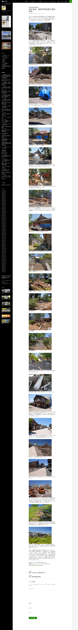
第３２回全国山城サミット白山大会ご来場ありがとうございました (6, 156)
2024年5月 (3, 218)
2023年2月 (3, 230)
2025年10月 (3, 200)
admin (37, 13)
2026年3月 (3, 196)
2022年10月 (3, 234)
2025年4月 (3, 208)
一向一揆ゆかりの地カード (52, 1)
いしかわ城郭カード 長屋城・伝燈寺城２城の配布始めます (6, 87)
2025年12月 (3, 199)
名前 (30, 603)
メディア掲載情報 (4, 63)
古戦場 (62, 1)
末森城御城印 (4, 150)
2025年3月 (3, 210)
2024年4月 (3, 219)
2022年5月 (3, 241)
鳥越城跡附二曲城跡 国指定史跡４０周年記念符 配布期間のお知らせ (6, 143)
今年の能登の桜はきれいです (6, 124)
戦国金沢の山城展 (4, 152)
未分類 (3, 68)
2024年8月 (3, 214)
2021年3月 (3, 260)
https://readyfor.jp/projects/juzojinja (36, 565)
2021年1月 (3, 263)
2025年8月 (3, 203)
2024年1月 (3, 222)
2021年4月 (3, 259)
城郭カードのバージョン (5, 30)
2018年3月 (3, 270)
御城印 (59, 1)
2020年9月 (3, 266)
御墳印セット (66, 1)
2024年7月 (3, 215)
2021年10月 (3, 251)
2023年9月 (3, 226)
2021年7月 (3, 255)
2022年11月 (3, 233)
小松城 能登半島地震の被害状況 (35, 576)
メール (31, 607)
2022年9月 (3, 236)
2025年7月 (3, 204)
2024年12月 (3, 211)
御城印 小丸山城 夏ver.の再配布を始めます (37, 572)
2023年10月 (3, 225)
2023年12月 (3, 223)
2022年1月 (3, 247)
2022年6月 (3, 240)
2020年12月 (3, 264)
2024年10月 (3, 212)
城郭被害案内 (4, 64)
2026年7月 (3, 192)
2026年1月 (3, 197)
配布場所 (26, 1)
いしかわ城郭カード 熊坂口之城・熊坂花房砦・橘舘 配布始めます (6, 83)
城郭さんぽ (4, 1)
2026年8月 (3, 190)
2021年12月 (3, 248)
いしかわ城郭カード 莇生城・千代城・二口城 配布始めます (6, 176)
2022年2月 (3, 245)
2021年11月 (3, 249)
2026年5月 (3, 193)
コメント (31, 588)
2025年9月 (3, 201)
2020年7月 (3, 267)
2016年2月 (3, 271)
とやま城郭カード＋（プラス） (42, 1)
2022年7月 (3, 238)
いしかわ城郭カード (33, 1)
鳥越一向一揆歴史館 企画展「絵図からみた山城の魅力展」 (6, 110)
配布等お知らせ (4, 56)
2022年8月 (3, 237)
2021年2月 (3, 262)
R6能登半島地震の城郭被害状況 (34, 7)
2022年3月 (3, 244)
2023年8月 (3, 227)
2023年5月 (3, 229)
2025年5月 (3, 207)
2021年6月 (3, 256)
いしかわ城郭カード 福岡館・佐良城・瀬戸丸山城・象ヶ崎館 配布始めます (6, 95)
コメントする (42, 13)
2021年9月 (3, 252)
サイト (30, 612)
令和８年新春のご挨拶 (5, 133)
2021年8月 (3, 253)
